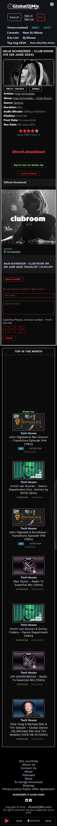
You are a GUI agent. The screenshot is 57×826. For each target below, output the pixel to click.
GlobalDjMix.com (39, 807)
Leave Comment (28, 173)
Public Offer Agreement (38, 789)
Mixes (28, 771)
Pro (41, 17)
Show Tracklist (13, 279)
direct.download (28, 151)
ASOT (47, 27)
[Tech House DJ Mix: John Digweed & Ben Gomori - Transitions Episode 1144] (28, 421)
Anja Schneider (25, 93)
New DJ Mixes (33, 32)
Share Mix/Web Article (42, 43)
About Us (28, 764)
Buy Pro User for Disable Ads (29, 165)
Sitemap (28, 785)
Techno (18, 102)
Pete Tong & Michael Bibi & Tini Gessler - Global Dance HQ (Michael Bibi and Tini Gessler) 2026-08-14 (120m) (29, 729)
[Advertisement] (29, 142)
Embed (35, 89)
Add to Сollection (15, 89)
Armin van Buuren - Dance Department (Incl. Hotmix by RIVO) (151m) (28, 489)
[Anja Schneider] (29, 71)
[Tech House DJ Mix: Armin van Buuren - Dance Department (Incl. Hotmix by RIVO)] (28, 470)
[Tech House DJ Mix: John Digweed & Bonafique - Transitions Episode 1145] (28, 517)
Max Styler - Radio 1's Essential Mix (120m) (28, 583)
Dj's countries (28, 761)
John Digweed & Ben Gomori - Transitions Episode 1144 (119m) (28, 440)
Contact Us (28, 768)
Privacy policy (12, 789)
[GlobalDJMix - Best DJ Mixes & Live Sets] (19, 5)
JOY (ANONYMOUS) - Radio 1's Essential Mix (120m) (28, 678)
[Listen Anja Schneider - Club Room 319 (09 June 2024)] (7, 820)
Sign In (28, 15)
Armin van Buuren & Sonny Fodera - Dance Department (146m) (28, 632)
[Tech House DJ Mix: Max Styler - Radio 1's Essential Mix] (28, 565)
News (28, 778)
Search (14, 17)
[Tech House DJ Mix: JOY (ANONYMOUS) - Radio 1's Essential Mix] (28, 660)
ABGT (35, 27)
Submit (9, 338)
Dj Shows (29, 37)
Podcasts (28, 775)
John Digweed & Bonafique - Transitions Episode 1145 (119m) (28, 535)
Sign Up (29, 19)
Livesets (13, 32)
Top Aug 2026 (16, 42)
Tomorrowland (17, 27)
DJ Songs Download (28, 782)
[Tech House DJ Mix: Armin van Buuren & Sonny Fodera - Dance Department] (28, 612)
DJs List (13, 37)
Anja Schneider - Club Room (32, 98)
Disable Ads (28, 412)
